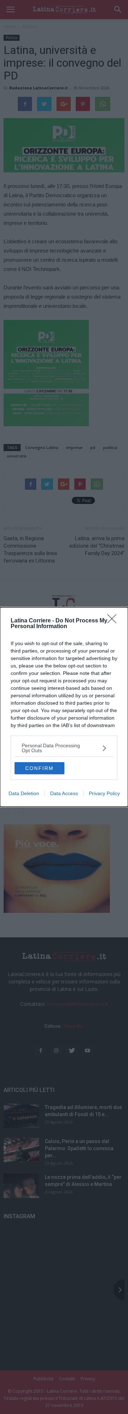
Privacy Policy (104, 793)
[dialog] (64, 707)
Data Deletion (24, 793)
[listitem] (64, 748)
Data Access (64, 793)
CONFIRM (39, 768)
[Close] (114, 621)
